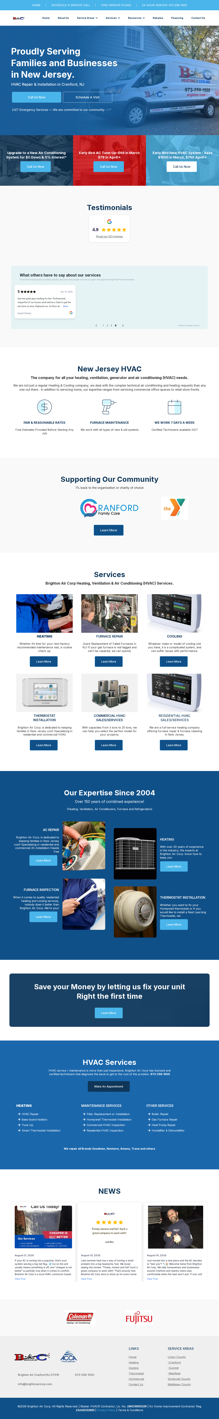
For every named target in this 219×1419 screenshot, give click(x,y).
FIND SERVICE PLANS (116, 5)
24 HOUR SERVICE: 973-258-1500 (164, 5)
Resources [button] (135, 17)
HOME (36, 5)
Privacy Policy (106, 1410)
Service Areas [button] (86, 17)
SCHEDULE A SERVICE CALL (70, 5)
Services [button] (111, 17)
